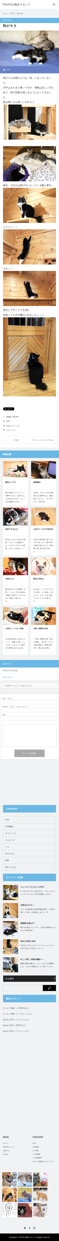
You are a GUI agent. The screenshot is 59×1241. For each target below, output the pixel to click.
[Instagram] (34, 1228)
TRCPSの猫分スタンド (27, 1237)
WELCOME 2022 (28, 941)
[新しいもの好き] (25, 1179)
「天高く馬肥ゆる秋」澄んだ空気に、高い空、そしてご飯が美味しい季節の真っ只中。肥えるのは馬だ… (43, 643)
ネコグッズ (10, 840)
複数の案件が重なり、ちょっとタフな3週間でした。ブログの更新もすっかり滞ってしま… (37, 965)
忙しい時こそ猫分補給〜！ (32, 959)
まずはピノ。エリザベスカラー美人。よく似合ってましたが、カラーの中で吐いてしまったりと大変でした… (43, 595)
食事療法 (37, 482)
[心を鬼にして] (9, 1195)
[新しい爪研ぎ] (25, 1210)
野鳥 (7, 860)
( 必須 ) (7, 698)
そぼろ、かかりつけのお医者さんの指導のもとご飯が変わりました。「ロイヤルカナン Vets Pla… (43, 497)
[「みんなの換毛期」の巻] (9, 1210)
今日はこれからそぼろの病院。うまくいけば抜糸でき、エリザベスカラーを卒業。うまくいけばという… (15, 544)
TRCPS (15, 417)
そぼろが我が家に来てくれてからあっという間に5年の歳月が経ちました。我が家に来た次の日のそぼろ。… (43, 545)
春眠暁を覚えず (27, 923)
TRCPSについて (8, 1147)
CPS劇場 (9, 826)
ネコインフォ (10, 833)
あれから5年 (8, 1020)
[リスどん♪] (25, 1195)
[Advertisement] (25, 783)
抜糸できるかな (11, 529)
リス (7, 847)
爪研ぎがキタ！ (27, 905)
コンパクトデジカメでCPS (32, 887)
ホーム (5, 1143)
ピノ (19, 426)
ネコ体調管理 (37, 1158)
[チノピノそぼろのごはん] (40, 1210)
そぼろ (8, 426)
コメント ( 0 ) (7, 677)
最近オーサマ (10, 482)
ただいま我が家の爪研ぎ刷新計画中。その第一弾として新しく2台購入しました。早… (37, 910)
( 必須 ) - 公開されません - (15, 707)
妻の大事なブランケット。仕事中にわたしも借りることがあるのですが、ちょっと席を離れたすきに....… (15, 497)
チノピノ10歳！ (9, 1008)
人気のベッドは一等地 (14, 628)
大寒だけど (9, 579)
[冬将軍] (40, 1195)
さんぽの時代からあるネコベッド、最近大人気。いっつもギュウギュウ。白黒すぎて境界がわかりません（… (15, 645)
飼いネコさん (10, 867)
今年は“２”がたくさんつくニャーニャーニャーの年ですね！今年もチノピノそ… (37, 946)
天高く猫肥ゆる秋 (40, 628)
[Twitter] (25, 1228)
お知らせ (6, 1150)
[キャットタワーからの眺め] (9, 1179)
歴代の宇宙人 (38, 579)
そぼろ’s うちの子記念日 (43, 529)
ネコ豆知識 (36, 1154)
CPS (12, 13)
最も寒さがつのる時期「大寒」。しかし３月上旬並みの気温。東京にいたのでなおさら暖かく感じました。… (15, 595)
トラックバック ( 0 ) (9, 670)
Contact (5, 1154)
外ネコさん (10, 854)
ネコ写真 (36, 1150)
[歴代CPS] (40, 1179)
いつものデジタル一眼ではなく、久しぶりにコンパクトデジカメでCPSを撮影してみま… (37, 892)
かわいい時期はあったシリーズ (43, 1161)
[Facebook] (29, 1228)
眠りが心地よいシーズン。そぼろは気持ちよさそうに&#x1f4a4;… (37, 928)
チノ (14, 426)
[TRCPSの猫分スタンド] (16, 4)
